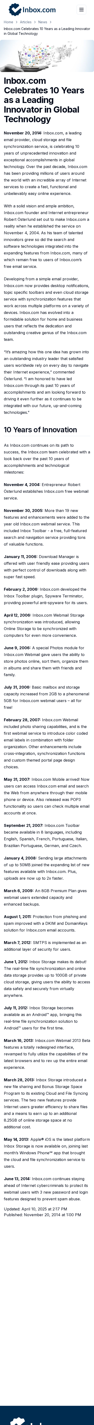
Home (8, 22)
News (42, 22)
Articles (26, 22)
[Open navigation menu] (81, 9)
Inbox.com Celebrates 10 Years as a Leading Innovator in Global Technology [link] (47, 31)
